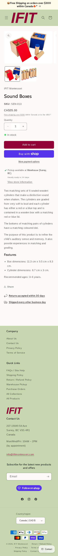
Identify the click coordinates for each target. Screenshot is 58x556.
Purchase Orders (15, 389)
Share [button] (10, 286)
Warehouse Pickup (16, 384)
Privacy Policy (14, 348)
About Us (11, 338)
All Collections (14, 394)
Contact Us (12, 343)
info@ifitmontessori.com (20, 454)
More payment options (29, 161)
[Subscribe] (47, 476)
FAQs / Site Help (15, 370)
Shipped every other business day (27, 302)
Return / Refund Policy (18, 379)
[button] (6, 17)
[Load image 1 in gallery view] (12, 73)
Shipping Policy (14, 375)
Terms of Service (15, 352)
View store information (20, 182)
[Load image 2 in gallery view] (28, 73)
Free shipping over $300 (14, 115)
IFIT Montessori (21, 544)
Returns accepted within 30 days (27, 295)
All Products (13, 398)
